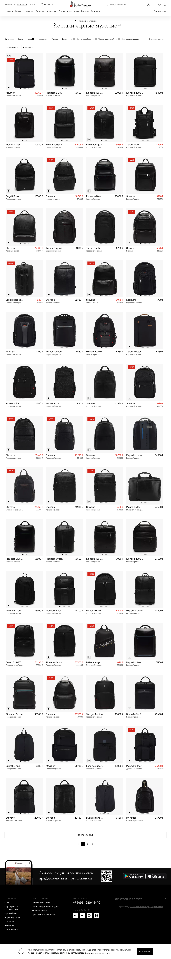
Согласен (145, 951)
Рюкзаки (40, 11)
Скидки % (95, 11)
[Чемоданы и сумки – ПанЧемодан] (80, 4)
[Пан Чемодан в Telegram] (75, 915)
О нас (7, 902)
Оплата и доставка (41, 902)
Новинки (9, 11)
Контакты (9, 921)
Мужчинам (22, 4)
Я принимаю (140, 907)
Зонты (62, 11)
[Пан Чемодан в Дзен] (89, 915)
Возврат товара (39, 910)
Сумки (18, 11)
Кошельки (51, 11)
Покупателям (160, 11)
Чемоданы (29, 11)
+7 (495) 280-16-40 (86, 902)
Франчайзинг (11, 913)
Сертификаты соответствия (11, 908)
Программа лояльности (43, 914)
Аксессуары (73, 11)
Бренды (85, 11)
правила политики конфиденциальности (145, 906)
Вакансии (9, 925)
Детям (32, 4)
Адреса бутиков (12, 917)
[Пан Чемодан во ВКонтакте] (82, 915)
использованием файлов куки (98, 953)
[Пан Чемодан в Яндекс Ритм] (96, 915)
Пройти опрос (11, 929)
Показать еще (85, 835)
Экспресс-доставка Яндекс (45, 906)
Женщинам (10, 4)
